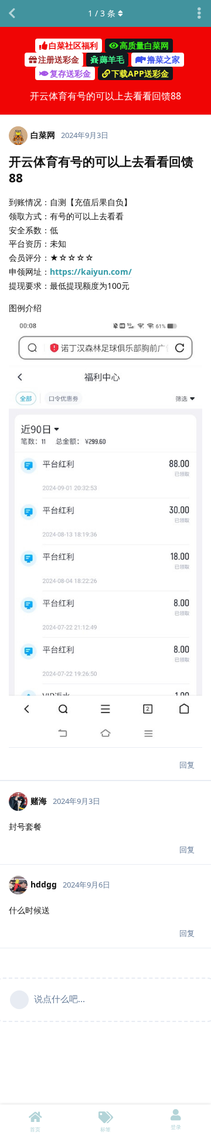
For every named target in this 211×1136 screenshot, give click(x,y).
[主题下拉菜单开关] (199, 13)
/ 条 (101, 13)
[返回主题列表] (11, 13)
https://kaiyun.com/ (91, 271)
